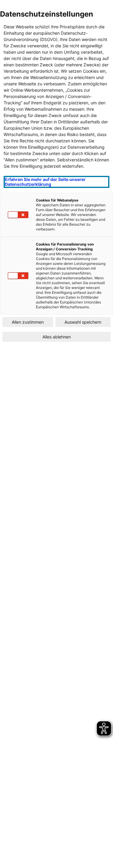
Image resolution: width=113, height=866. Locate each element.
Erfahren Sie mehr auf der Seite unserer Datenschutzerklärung (45, 182)
